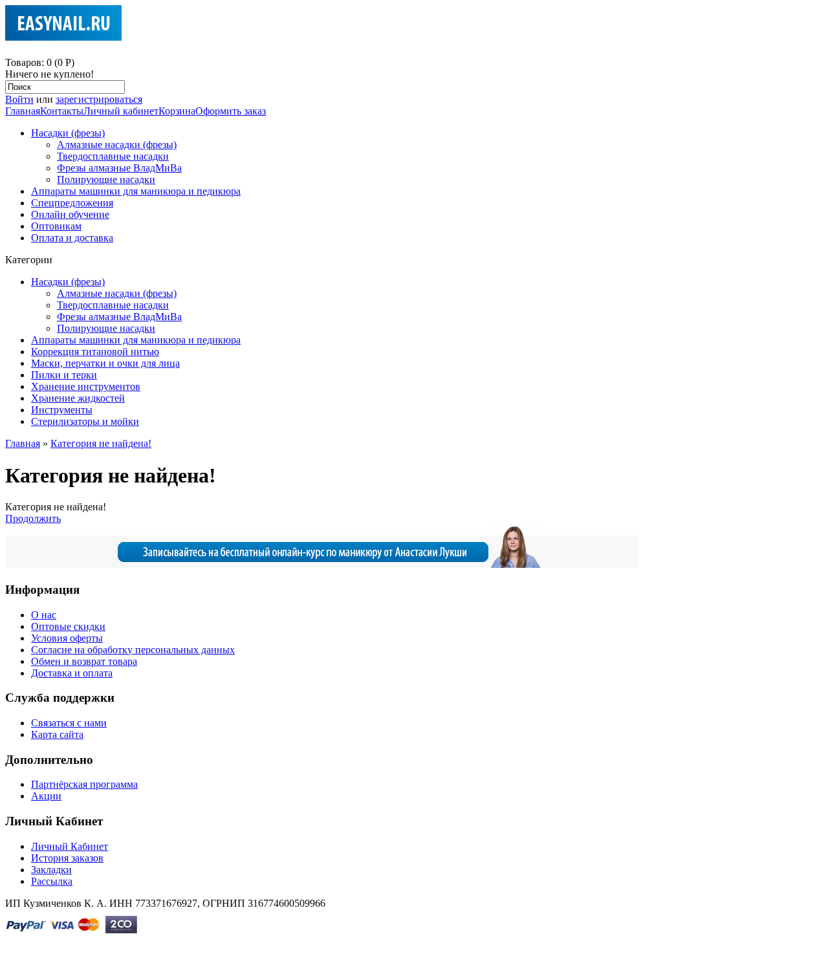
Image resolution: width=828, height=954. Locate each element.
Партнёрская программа (84, 784)
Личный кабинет (120, 110)
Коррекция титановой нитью (95, 351)
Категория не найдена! (100, 443)
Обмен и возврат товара (84, 661)
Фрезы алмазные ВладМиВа (119, 167)
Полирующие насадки (106, 179)
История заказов (67, 857)
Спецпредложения (72, 202)
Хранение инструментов (85, 386)
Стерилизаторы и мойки (85, 421)
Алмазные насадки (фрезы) (117, 144)
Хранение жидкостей (78, 398)
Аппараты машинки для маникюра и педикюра (136, 191)
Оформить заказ (230, 110)
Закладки (51, 869)
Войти (19, 99)
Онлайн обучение (70, 214)
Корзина (176, 110)
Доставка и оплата (72, 672)
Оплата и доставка (72, 237)
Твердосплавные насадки (113, 156)
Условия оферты (67, 638)
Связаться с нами (69, 722)
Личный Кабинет (69, 846)
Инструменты (62, 409)
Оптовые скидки (68, 626)
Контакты (61, 110)
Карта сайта (57, 734)
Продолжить (33, 518)
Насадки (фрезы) (68, 132)
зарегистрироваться (99, 99)
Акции (46, 795)
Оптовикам (56, 226)
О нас (43, 614)
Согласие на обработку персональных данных (133, 649)
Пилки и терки (64, 374)
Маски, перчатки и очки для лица (105, 363)
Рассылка (51, 881)
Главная (22, 110)
